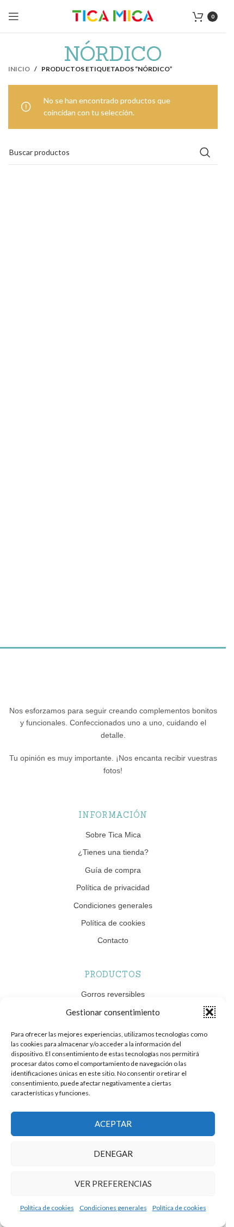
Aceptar (113, 1124)
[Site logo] (113, 15)
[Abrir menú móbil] (13, 16)
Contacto (112, 940)
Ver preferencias (113, 1183)
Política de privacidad (113, 887)
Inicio (19, 69)
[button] (209, 1012)
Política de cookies (47, 1208)
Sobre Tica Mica (113, 834)
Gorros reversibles (113, 994)
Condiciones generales (113, 1208)
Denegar (113, 1153)
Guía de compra (113, 870)
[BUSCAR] (205, 152)
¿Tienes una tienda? (113, 852)
